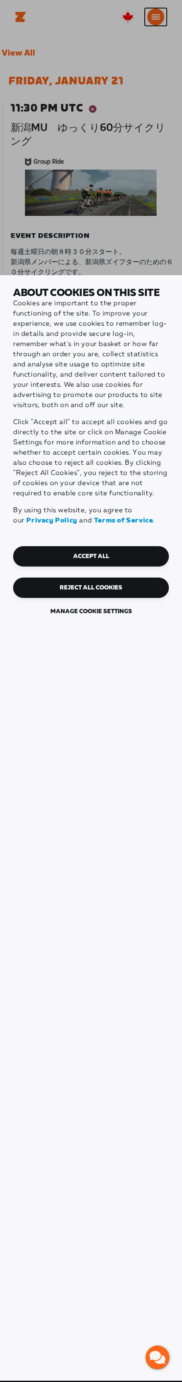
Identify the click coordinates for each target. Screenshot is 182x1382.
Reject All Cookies (91, 588)
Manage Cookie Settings (91, 611)
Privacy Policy (51, 521)
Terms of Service (123, 521)
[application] (157, 1357)
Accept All (91, 556)
